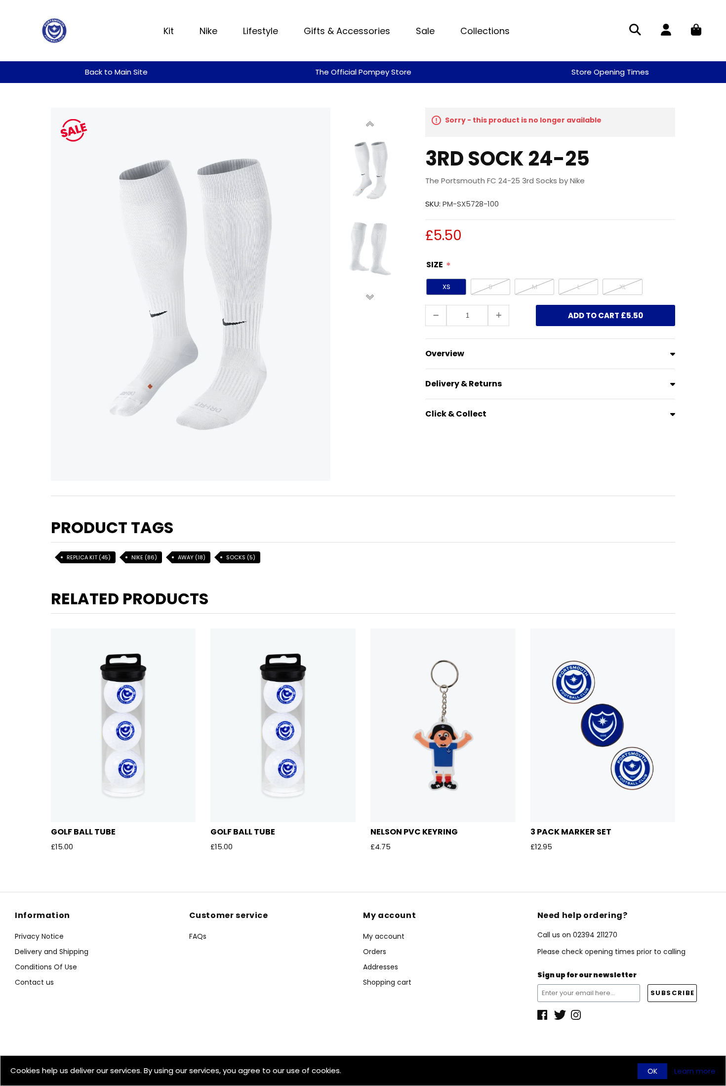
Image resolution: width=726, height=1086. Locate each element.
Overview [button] (444, 353)
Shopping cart (387, 982)
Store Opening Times (610, 72)
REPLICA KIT (89, 557)
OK (652, 1071)
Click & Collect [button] (455, 413)
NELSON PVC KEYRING (414, 831)
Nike (208, 31)
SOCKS (240, 557)
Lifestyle (260, 31)
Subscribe (672, 993)
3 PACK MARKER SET (570, 831)
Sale (425, 31)
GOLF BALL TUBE (83, 831)
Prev (370, 124)
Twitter (560, 1015)
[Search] (635, 31)
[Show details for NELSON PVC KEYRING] (443, 725)
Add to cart (605, 315)
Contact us (34, 982)
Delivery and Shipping (51, 952)
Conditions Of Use (46, 967)
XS (446, 287)
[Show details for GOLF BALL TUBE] (123, 725)
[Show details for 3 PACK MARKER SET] (603, 725)
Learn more (695, 1071)
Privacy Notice (39, 936)
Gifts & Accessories (347, 31)
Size (434, 264)
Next (370, 296)
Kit (168, 31)
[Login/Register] (666, 31)
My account (383, 936)
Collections (485, 31)
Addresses (380, 967)
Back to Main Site (116, 72)
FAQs (197, 936)
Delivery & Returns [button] (463, 383)
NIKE (144, 557)
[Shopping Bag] (696, 31)
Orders (374, 952)
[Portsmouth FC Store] (54, 30)
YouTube (577, 1015)
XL (622, 287)
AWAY (191, 557)
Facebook (543, 1015)
